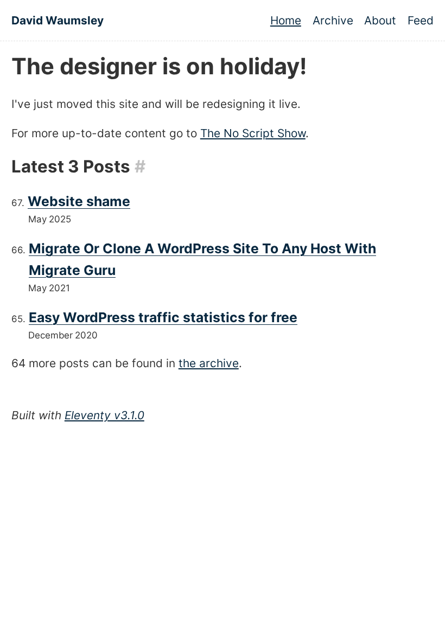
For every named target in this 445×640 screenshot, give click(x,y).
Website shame (79, 201)
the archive (209, 363)
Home (285, 20)
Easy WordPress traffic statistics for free (163, 317)
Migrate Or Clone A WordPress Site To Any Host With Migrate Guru (202, 259)
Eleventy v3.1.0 (104, 415)
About (380, 20)
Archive (333, 20)
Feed (421, 20)
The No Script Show (253, 133)
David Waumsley (57, 20)
